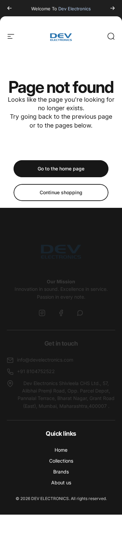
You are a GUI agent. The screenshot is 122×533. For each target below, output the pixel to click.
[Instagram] (42, 313)
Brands (61, 471)
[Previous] (9, 8)
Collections (61, 461)
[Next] (112, 8)
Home (61, 450)
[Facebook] (61, 313)
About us (61, 482)
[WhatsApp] (80, 313)
